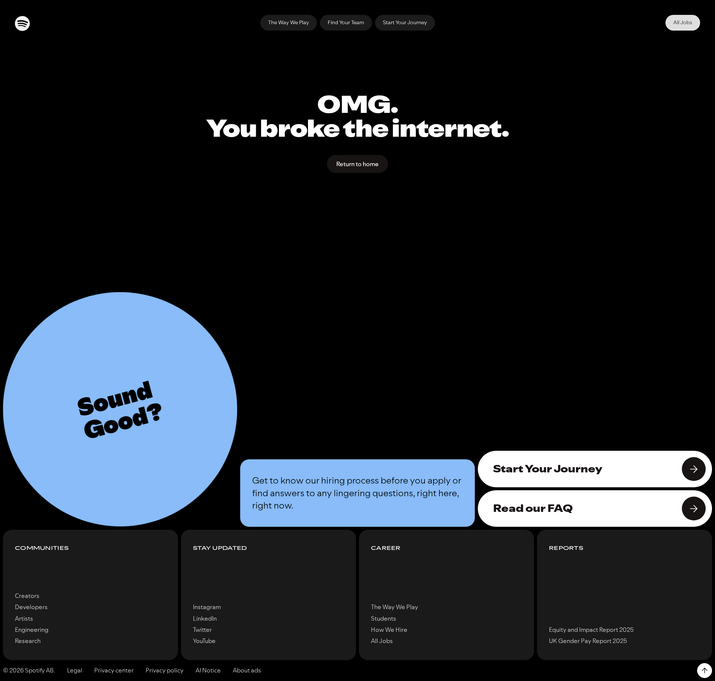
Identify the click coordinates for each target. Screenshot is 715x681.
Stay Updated (220, 548)
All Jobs (682, 22)
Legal (74, 670)
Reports (566, 548)
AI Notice (208, 670)
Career (386, 548)
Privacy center (114, 670)
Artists (24, 618)
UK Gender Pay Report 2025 (588, 641)
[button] (120, 409)
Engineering (31, 629)
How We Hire (389, 629)
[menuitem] (288, 23)
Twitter (202, 629)
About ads (247, 670)
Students (383, 618)
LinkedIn (205, 618)
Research (28, 641)
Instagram (207, 607)
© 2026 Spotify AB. (29, 670)
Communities (42, 548)
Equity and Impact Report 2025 (591, 629)
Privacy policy (165, 670)
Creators (27, 596)
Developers (31, 607)
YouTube (204, 641)
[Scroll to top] (704, 670)
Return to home (357, 164)
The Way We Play (394, 607)
